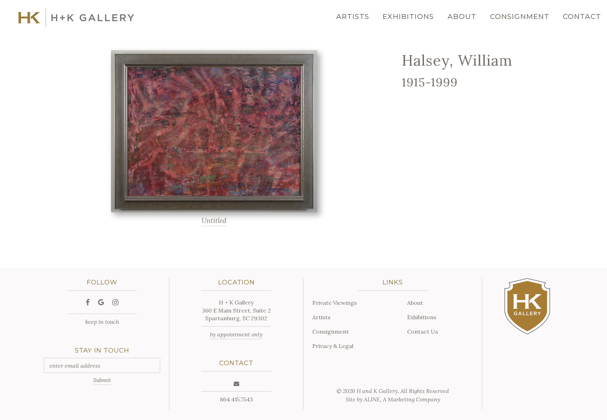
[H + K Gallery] (76, 17)
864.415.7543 (236, 399)
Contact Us (422, 331)
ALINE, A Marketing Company (402, 399)
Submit (102, 379)
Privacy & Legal (332, 345)
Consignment (519, 16)
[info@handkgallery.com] (236, 383)
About (462, 16)
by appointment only (236, 334)
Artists (352, 16)
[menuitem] (352, 16)
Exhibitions (408, 16)
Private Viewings (334, 302)
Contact (582, 16)
